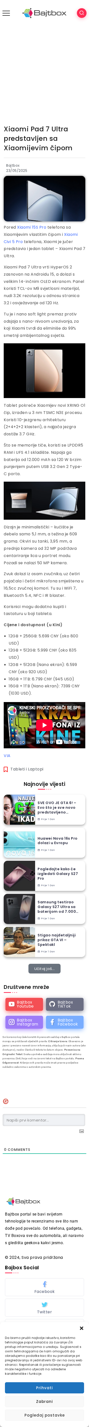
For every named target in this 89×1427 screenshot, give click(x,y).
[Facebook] (64, 1022)
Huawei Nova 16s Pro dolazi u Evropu (58, 840)
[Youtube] (24, 1004)
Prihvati (44, 1387)
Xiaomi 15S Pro (31, 227)
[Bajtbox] (44, 13)
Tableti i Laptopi (27, 769)
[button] (81, 1328)
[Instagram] (24, 1022)
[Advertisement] (44, 73)
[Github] (64, 1004)
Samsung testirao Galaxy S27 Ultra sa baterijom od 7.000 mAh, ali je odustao (57, 907)
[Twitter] (44, 1307)
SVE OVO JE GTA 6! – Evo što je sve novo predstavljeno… (57, 808)
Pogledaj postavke (44, 1415)
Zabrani (44, 1401)
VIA (7, 756)
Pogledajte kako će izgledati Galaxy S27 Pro (58, 874)
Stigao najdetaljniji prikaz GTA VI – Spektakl (57, 940)
